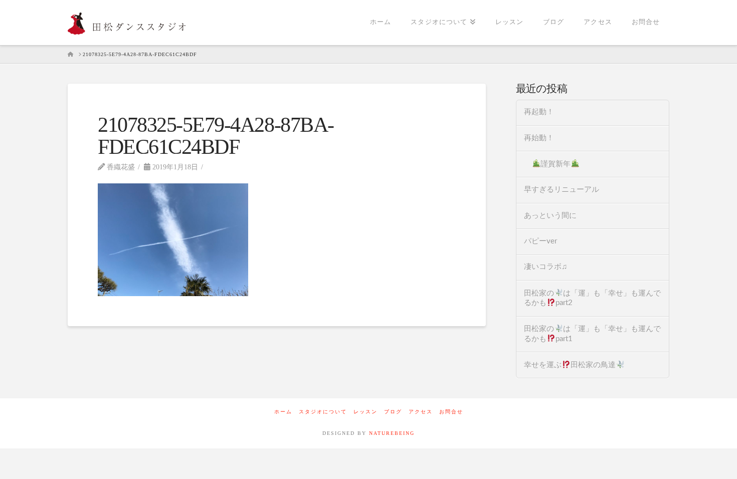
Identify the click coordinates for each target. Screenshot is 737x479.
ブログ (393, 411)
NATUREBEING (392, 433)
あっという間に (550, 215)
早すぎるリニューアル (561, 189)
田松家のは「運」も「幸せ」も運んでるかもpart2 (592, 298)
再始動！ (539, 138)
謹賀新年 (555, 164)
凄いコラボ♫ (545, 267)
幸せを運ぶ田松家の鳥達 (570, 365)
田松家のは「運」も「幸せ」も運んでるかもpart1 (592, 333)
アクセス (421, 411)
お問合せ (451, 411)
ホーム (283, 411)
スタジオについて (323, 411)
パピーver (540, 241)
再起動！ (539, 112)
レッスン (365, 411)
